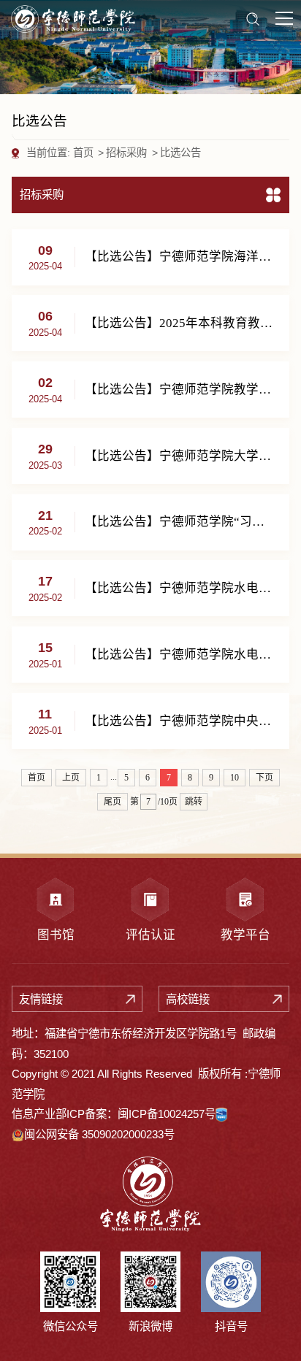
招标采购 (126, 152)
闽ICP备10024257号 (167, 1114)
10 (234, 777)
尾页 (112, 802)
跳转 (193, 802)
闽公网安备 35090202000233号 (99, 1134)
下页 (264, 777)
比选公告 (180, 152)
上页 (71, 777)
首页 (83, 152)
